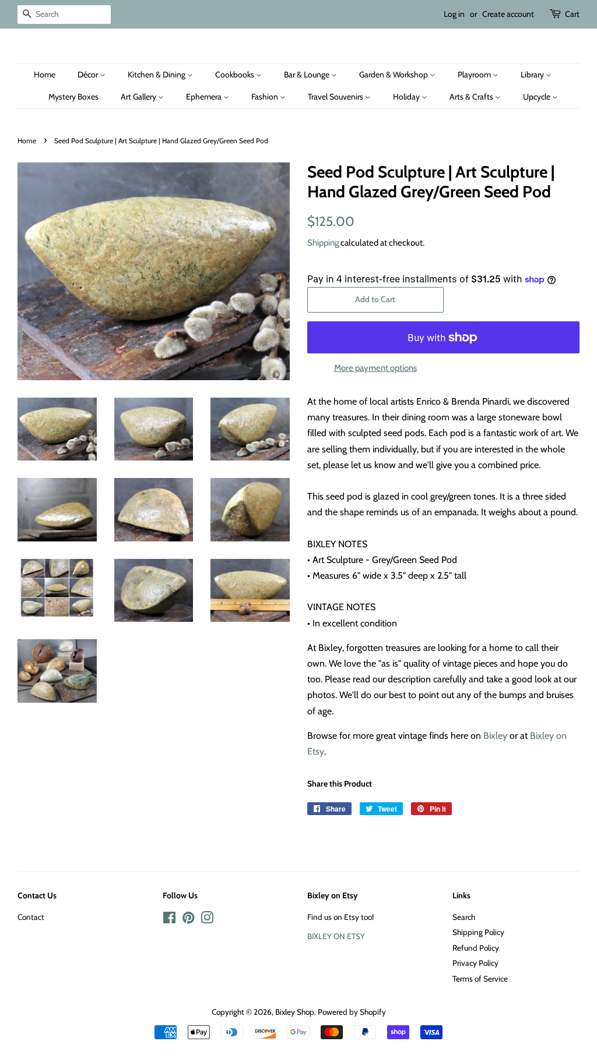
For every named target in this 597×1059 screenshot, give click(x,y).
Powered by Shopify (352, 1012)
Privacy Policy (475, 963)
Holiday (407, 96)
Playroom (475, 74)
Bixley (495, 735)
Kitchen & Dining (157, 74)
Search (463, 917)
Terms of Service (480, 978)
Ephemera (204, 96)
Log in (454, 14)
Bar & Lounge (307, 74)
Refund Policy (475, 947)
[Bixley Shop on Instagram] (207, 920)
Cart (572, 14)
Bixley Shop (294, 1012)
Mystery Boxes (73, 96)
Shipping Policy (478, 932)
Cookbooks (235, 74)
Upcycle (537, 96)
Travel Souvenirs (336, 96)
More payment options (375, 368)
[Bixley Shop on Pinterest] (188, 920)
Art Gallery (139, 96)
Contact (30, 917)
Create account (508, 14)
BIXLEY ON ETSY (336, 936)
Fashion (265, 96)
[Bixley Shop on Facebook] (169, 920)
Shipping (323, 243)
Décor (89, 74)
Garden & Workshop (394, 74)
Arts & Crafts (472, 96)
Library (533, 74)
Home (44, 74)
